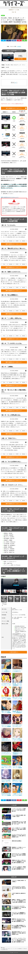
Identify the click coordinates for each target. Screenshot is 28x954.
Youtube (10, 240)
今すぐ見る (20, 58)
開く (16, 82)
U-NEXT (19, 46)
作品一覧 (14, 12)
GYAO (17, 240)
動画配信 (3, 15)
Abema (23, 240)
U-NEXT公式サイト (14, 652)
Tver (4, 240)
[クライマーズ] (14, 5)
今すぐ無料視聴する (22, 118)
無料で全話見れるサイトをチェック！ (10, 197)
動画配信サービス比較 (14, 9)
